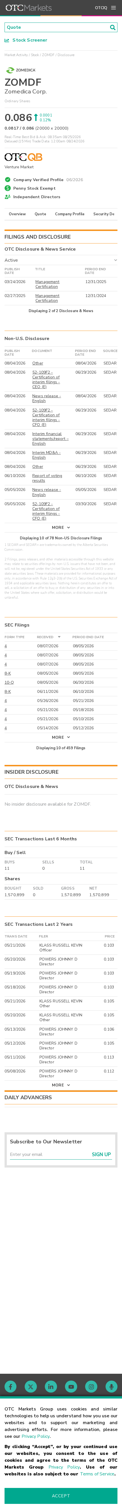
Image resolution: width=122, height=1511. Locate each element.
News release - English (46, 398)
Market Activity (16, 55)
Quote (40, 214)
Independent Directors (36, 197)
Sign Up (101, 1154)
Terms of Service (97, 1474)
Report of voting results (47, 478)
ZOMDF (48, 55)
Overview (17, 214)
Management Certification (47, 284)
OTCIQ (101, 8)
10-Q (9, 682)
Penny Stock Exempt (34, 188)
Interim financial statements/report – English (50, 438)
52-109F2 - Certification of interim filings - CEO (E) (46, 380)
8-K (8, 673)
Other (37, 363)
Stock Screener (28, 40)
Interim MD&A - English (46, 455)
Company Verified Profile (48, 179)
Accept (61, 1496)
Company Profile (70, 214)
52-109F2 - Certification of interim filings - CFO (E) (46, 417)
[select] (5, 256)
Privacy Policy (36, 1436)
